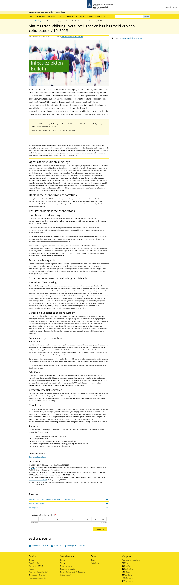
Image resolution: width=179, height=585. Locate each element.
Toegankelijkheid (66, 566)
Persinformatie (34, 563)
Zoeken (146, 16)
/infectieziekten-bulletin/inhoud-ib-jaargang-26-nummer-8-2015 (52, 499)
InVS (69, 321)
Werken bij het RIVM (36, 566)
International (72, 16)
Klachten (32, 569)
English (175, 7)
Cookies (62, 560)
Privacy (62, 563)
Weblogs (38, 21)
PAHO (32, 467)
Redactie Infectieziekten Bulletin (72, 37)
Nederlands (167, 7)
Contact (82, 16)
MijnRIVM (100, 16)
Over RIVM (51, 16)
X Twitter (132, 566)
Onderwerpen (39, 16)
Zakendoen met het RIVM (37, 575)
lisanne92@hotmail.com (37, 457)
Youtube (132, 575)
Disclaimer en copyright (68, 569)
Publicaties (61, 16)
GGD (33, 439)
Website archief (65, 575)
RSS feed (125, 563)
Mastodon (133, 581)
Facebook (133, 569)
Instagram (133, 578)
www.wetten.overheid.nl (38, 480)
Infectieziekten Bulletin (37, 503)
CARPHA (33, 465)
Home (31, 16)
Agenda (90, 16)
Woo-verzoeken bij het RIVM (38, 572)
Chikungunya (33, 508)
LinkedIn (132, 572)
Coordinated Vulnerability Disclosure (72, 572)
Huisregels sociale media (37, 578)
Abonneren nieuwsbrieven (131, 560)
